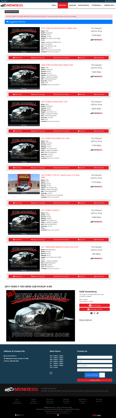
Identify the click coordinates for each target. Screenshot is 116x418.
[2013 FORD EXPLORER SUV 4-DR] (24, 149)
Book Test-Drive (33, 403)
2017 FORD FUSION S (50, 210)
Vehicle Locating (50, 401)
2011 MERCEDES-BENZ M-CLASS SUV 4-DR (59, 247)
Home (54, 5)
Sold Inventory (82, 401)
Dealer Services (83, 5)
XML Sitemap (99, 399)
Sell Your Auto (50, 399)
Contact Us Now (95, 380)
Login (5, 1)
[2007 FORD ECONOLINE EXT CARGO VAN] (24, 39)
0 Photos (24, 52)
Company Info (109, 5)
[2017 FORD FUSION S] (24, 221)
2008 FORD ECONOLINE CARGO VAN (57, 65)
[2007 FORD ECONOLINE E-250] (24, 112)
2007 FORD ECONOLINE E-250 (54, 101)
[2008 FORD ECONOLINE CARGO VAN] (24, 76)
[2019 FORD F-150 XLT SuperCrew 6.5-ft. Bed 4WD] (24, 183)
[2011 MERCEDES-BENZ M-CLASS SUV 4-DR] (24, 258)
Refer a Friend (50, 403)
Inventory (62, 5)
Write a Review (66, 401)
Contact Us (66, 403)
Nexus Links (99, 401)
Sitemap (83, 403)
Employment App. (17, 403)
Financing (72, 5)
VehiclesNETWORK (57, 409)
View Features (100, 58)
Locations (110, 1)
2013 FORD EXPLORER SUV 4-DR (55, 138)
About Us (17, 401)
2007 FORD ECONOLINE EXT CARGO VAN (59, 28)
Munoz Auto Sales (66, 407)
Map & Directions (83, 399)
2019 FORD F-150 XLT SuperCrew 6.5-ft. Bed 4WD (60, 176)
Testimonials (96, 5)
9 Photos (24, 193)
